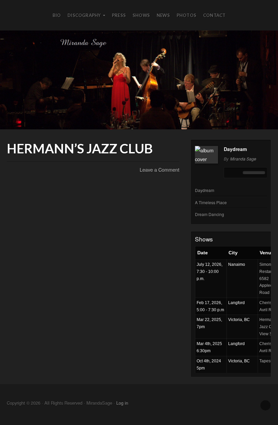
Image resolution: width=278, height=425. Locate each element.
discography (84, 15)
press (119, 15)
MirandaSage (139, 79)
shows (141, 15)
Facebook (265, 405)
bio (57, 15)
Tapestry (267, 361)
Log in (122, 403)
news (163, 15)
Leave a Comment (159, 169)
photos (186, 15)
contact (214, 15)
